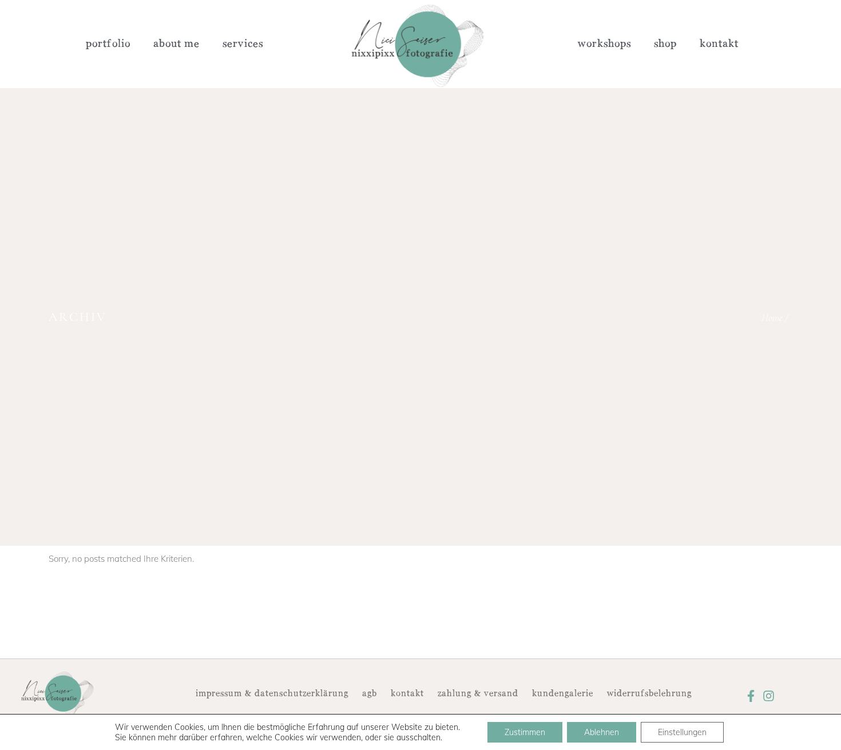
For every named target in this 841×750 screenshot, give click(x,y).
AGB (369, 694)
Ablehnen (601, 732)
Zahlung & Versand (478, 694)
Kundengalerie (562, 694)
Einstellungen (682, 732)
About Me (176, 44)
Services (243, 44)
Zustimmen (525, 732)
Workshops (604, 44)
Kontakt (719, 44)
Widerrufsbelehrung (649, 694)
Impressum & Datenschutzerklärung (272, 694)
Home (772, 317)
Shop (665, 44)
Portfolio (108, 44)
